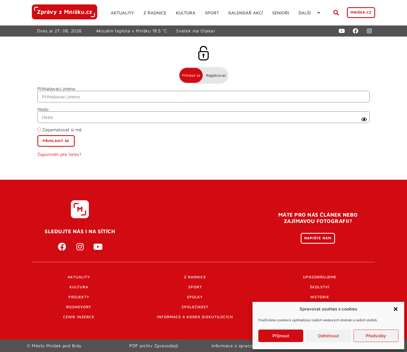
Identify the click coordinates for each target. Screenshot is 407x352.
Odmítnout (328, 335)
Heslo (42, 109)
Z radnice (195, 277)
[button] (395, 309)
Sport (195, 287)
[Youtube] (341, 31)
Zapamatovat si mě (61, 129)
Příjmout (280, 335)
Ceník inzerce (78, 317)
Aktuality (79, 277)
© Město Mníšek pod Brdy (54, 345)
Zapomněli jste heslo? (59, 154)
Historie (319, 297)
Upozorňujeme (319, 277)
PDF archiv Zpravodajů (153, 345)
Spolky (195, 297)
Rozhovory (78, 307)
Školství (319, 287)
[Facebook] (355, 31)
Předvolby (376, 335)
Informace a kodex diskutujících (195, 317)
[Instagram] (369, 31)
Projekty (78, 297)
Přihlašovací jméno (56, 88)
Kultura (78, 287)
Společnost (195, 307)
